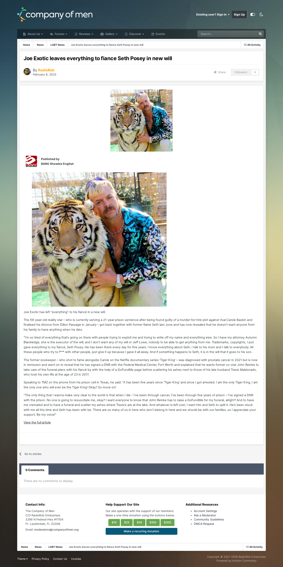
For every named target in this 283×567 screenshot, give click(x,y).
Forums (59, 34)
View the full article (37, 422)
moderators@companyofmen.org (56, 529)
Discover (134, 34)
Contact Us (60, 558)
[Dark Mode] (261, 14)
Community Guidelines (209, 519)
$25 (126, 522)
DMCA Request (204, 523)
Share (221, 72)
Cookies (76, 558)
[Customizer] (252, 14)
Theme (21, 558)
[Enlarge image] (141, 121)
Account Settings (205, 511)
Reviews (84, 34)
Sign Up (239, 14)
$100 (153, 522)
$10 (114, 522)
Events (160, 34)
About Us (33, 34)
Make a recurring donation (141, 531)
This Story (244, 33)
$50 (139, 522)
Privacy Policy (40, 558)
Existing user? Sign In (212, 14)
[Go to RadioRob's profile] (27, 71)
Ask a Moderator (205, 515)
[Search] (260, 34)
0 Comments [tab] (34, 470)
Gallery (109, 34)
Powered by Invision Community (236, 560)
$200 (167, 522)
